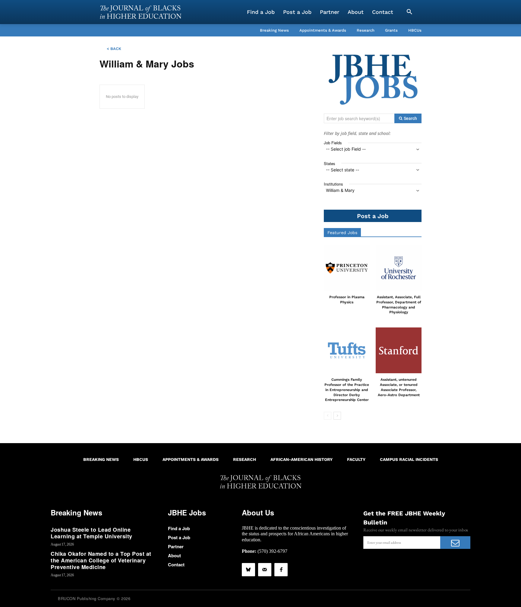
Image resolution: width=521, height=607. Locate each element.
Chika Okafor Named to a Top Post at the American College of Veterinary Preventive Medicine (101, 560)
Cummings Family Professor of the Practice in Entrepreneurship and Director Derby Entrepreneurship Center (346, 389)
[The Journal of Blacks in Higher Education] (140, 12)
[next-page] (337, 416)
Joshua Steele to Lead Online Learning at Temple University (91, 533)
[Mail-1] (264, 569)
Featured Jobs (342, 232)
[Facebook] (281, 569)
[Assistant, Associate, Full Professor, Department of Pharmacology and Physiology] (399, 268)
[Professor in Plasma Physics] (347, 268)
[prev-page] (327, 416)
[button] (409, 12)
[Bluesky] (248, 569)
